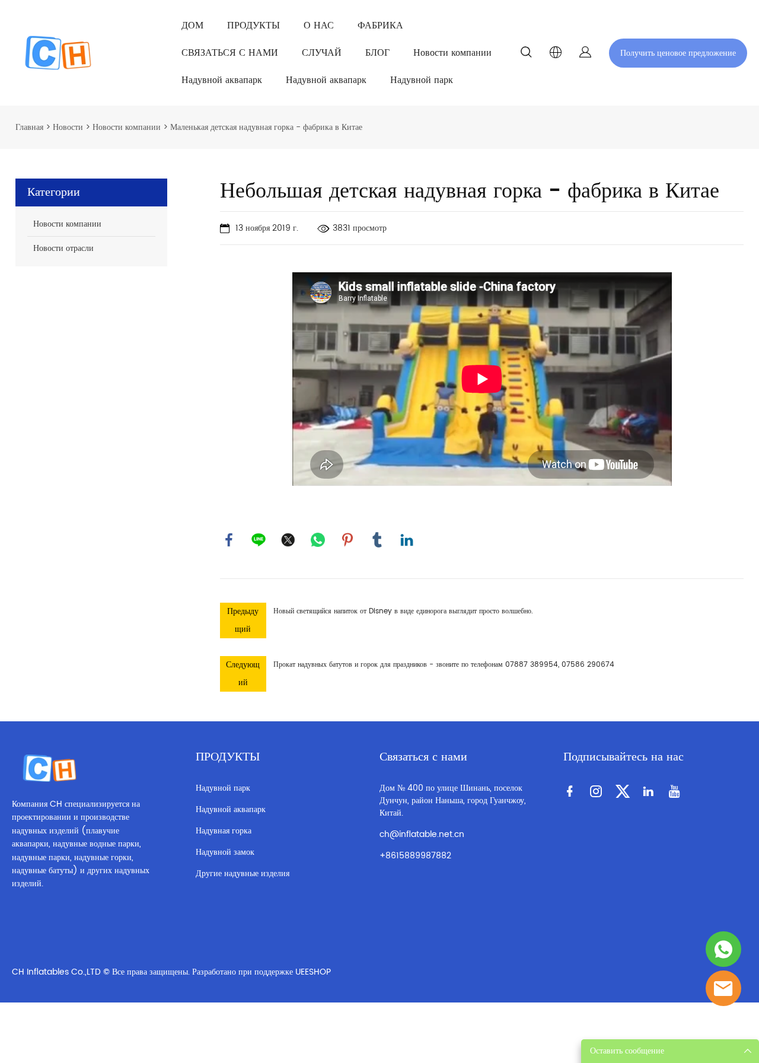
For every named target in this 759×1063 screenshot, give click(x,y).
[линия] (258, 540)
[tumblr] (377, 540)
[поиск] (526, 54)
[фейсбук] (229, 540)
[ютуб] (676, 791)
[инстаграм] (598, 791)
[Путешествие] (723, 949)
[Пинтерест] (347, 540)
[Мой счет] (585, 53)
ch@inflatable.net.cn (422, 834)
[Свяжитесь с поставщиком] (723, 988)
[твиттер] (288, 540)
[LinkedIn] (407, 540)
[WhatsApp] (318, 540)
